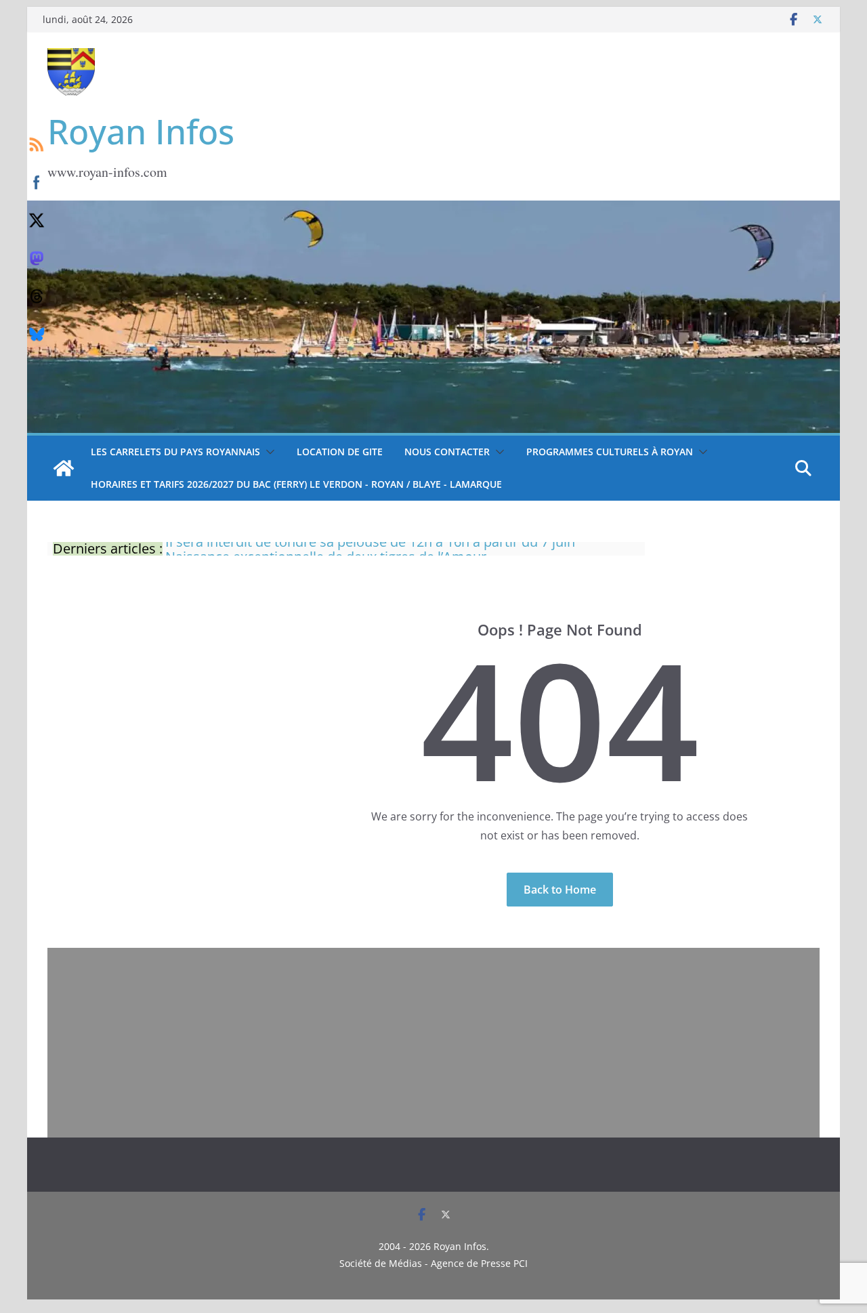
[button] (267, 451)
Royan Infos (140, 131)
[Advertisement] (433, 1043)
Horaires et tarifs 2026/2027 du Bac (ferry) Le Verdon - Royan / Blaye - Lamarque (296, 484)
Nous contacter (447, 451)
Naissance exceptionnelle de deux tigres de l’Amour (325, 548)
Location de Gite (340, 451)
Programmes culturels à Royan (609, 451)
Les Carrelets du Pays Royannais (175, 451)
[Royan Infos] (433, 208)
